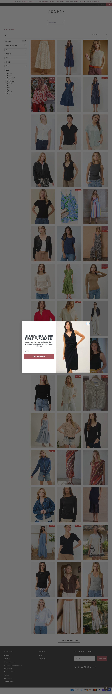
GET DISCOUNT (39, 356)
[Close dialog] (87, 323)
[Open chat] (106, 688)
